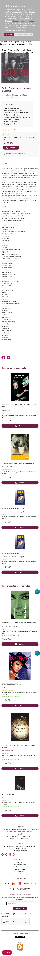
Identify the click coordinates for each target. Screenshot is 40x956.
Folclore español (13, 42)
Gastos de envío (20, 869)
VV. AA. (16, 626)
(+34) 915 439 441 (20, 848)
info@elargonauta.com (20, 850)
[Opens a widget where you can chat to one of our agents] (7, 952)
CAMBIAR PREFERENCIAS (23, 34)
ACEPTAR (9, 34)
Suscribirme (20, 908)
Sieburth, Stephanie (7, 750)
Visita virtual (20, 871)
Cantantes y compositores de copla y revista (16, 44)
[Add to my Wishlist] (4, 154)
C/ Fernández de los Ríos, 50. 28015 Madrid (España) (20, 846)
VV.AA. (3, 687)
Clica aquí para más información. (23, 21)
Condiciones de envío (20, 867)
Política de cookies (20, 864)
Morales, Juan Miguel (7, 467)
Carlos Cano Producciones (20, 113)
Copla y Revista (26, 42)
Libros (3, 42)
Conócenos (20, 862)
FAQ (20, 873)
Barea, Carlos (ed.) (7, 626)
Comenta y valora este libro (18, 130)
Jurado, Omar (5, 410)
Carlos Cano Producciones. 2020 (13, 98)
